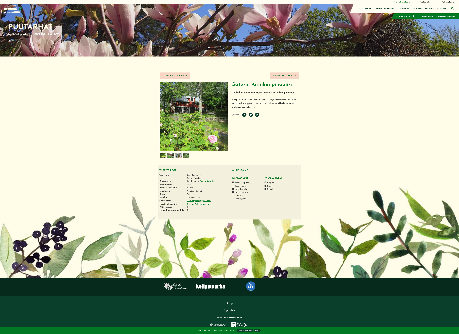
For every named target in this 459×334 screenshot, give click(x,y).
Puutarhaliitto (426, 2)
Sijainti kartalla (207, 181)
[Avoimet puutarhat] (13, 9)
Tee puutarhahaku (282, 75)
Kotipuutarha (448, 2)
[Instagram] (231, 303)
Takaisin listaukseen (176, 75)
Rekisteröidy (428, 17)
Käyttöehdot (229, 311)
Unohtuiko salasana (446, 17)
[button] (393, 8)
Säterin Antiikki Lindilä (198, 204)
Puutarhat (365, 9)
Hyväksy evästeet (245, 330)
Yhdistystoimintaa (423, 9)
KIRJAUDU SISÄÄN (407, 17)
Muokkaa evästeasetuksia (229, 318)
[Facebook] (227, 303)
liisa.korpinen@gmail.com (199, 201)
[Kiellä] (456, 330)
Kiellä (257, 330)
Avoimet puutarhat (402, 2)
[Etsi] (452, 8)
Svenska (441, 9)
